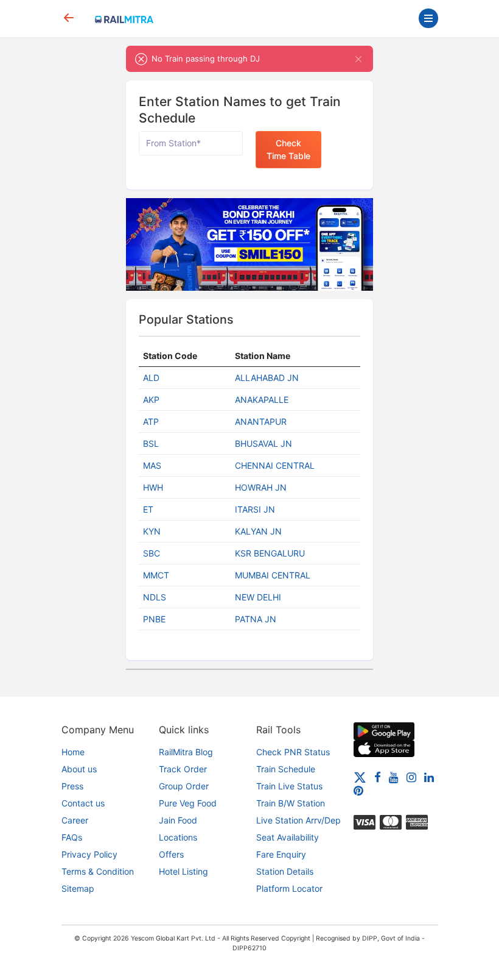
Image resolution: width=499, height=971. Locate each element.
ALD (151, 377)
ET (148, 509)
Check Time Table (288, 149)
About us (79, 769)
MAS (152, 465)
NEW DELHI (258, 597)
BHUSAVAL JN (263, 443)
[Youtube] (394, 776)
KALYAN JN (258, 531)
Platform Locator (289, 888)
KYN (152, 531)
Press (72, 786)
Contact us (83, 803)
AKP (151, 399)
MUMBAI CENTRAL (272, 575)
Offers (171, 854)
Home (73, 752)
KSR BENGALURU (270, 553)
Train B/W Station (290, 803)
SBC (151, 553)
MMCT (156, 575)
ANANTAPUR (261, 421)
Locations (178, 837)
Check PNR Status (293, 752)
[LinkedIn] (429, 776)
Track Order (183, 769)
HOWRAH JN (261, 487)
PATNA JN (255, 619)
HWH (153, 487)
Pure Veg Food (188, 803)
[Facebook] (377, 776)
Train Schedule (285, 769)
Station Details (284, 871)
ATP (151, 421)
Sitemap (77, 888)
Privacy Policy (89, 854)
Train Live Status (289, 786)
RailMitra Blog (186, 752)
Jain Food (178, 820)
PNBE (154, 619)
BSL (151, 443)
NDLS (154, 597)
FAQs (71, 837)
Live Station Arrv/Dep (298, 820)
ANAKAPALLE (261, 399)
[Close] (359, 59)
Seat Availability (287, 837)
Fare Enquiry (281, 854)
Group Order (184, 786)
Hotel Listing (183, 871)
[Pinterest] (358, 790)
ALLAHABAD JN (267, 377)
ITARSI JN (255, 509)
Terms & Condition (97, 871)
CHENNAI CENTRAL (275, 465)
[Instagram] (411, 776)
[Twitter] (360, 776)
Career (74, 820)
